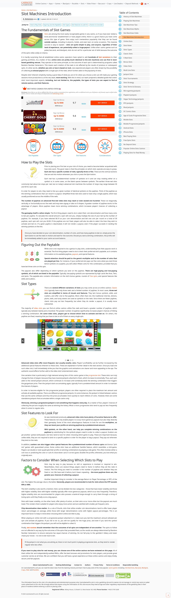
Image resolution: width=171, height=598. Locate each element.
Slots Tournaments (131, 78)
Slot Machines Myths (131, 29)
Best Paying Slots (130, 136)
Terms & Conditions (113, 565)
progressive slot (94, 375)
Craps (109, 3)
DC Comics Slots (130, 111)
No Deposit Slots (130, 144)
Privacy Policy (98, 565)
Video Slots (128, 66)
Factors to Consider (96, 25)
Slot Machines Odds (131, 33)
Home (23, 10)
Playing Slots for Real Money (134, 153)
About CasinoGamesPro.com (43, 565)
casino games (113, 568)
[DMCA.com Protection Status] (123, 575)
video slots (38, 308)
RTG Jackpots (128, 103)
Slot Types (66, 25)
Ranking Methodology (63, 565)
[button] (22, 340)
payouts (75, 254)
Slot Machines (31, 10)
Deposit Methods (132, 3)
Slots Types (128, 50)
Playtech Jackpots (130, 95)
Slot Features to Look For (80, 25)
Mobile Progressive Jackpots (134, 124)
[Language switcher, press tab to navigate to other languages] (146, 3)
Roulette (75, 3)
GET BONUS (102, 103)
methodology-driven (57, 94)
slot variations (105, 57)
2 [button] (68, 360)
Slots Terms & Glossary (132, 87)
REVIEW (84, 103)
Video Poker (91, 3)
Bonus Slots (128, 62)
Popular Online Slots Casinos (134, 148)
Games (58, 3)
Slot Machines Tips (130, 25)
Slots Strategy (129, 82)
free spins (93, 276)
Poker (28, 570)
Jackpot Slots (128, 74)
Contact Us (78, 565)
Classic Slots (128, 54)
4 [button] (72, 360)
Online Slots (128, 41)
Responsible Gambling (130, 565)
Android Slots (129, 128)
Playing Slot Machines (132, 21)
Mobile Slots (128, 120)
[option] (69, 339)
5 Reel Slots (128, 58)
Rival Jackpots (129, 107)
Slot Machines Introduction (134, 37)
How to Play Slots (35, 25)
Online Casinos (41, 3)
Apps (51, 3)
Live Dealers (118, 3)
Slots (83, 3)
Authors (87, 565)
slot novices (31, 527)
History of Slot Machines (133, 16)
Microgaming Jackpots (132, 91)
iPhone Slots (128, 132)
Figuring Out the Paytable (52, 25)
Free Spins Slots (129, 140)
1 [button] (65, 360)
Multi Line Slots (129, 70)
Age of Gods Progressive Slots (135, 115)
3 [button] (70, 360)
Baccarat (101, 3)
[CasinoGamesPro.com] (26, 4)
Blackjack (66, 3)
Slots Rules (128, 45)
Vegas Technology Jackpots (134, 99)
